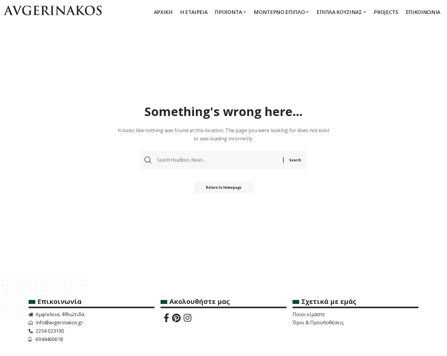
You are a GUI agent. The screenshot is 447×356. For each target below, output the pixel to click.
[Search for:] (219, 159)
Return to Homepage (223, 187)
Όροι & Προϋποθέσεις (318, 322)
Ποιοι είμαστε (309, 314)
